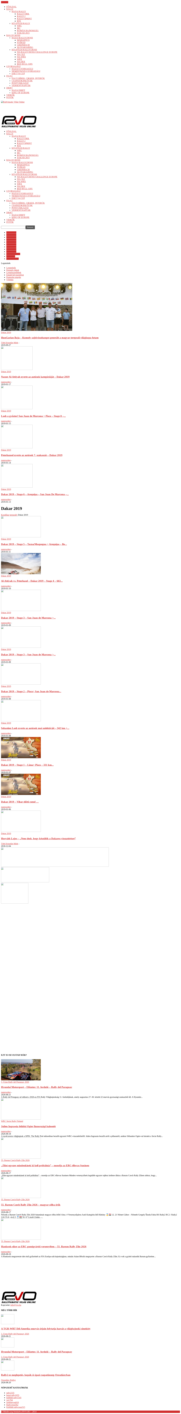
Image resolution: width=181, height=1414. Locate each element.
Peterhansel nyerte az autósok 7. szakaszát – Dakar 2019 (31, 455)
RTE (19, 21)
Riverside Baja (12, 259)
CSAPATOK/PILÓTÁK (22, 81)
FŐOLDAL (11, 7)
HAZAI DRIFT (18, 90)
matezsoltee (6, 382)
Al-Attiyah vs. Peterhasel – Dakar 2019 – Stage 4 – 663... (32, 581)
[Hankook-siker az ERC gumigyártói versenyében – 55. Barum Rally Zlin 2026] (21, 1239)
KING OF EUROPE (20, 93)
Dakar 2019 (11, 237)
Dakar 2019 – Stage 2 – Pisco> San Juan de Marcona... (31, 691)
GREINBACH (23, 45)
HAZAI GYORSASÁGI (22, 69)
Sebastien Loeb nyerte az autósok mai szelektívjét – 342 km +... (35, 728)
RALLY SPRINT (24, 19)
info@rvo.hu (15, 1305)
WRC (19, 26)
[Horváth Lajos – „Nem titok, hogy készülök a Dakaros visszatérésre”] (21, 831)
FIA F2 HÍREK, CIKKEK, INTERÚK (28, 78)
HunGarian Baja (13, 254)
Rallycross (12, 1405)
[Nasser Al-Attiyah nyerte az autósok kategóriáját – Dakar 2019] (17, 369)
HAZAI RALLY (19, 11)
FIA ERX (21, 61)
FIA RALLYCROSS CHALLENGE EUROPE (37, 52)
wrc (9, 1400)
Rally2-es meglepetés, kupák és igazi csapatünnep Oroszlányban (35, 1375)
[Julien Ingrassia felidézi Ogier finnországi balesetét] (21, 1119)
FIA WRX (21, 57)
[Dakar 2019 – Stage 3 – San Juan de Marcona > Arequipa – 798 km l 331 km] (21, 610)
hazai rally (12, 1395)
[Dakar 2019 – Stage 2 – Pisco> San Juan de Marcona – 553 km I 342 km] (21, 684)
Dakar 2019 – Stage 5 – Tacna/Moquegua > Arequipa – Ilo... (34, 544)
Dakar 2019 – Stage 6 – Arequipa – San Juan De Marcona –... (35, 494)
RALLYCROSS (13, 35)
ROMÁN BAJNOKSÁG (28, 30)
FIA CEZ (21, 54)
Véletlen (9, 280)
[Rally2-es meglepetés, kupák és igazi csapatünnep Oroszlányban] (7, 1370)
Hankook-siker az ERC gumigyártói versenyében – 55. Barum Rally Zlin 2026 (43, 1246)
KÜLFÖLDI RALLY (21, 23)
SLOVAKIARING (25, 47)
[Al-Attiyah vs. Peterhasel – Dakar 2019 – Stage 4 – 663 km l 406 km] (21, 573)
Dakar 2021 (11, 242)
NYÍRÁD (21, 42)
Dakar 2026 (11, 251)
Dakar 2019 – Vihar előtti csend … (20, 801)
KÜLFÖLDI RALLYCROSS (24, 50)
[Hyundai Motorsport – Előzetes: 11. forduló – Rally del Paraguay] (21, 1080)
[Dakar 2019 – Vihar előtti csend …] (21, 794)
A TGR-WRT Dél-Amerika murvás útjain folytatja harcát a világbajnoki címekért (45, 1328)
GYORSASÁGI (13, 66)
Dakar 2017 (11, 232)
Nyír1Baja (10, 256)
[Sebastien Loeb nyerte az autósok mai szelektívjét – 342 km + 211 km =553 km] (21, 720)
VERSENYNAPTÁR (21, 85)
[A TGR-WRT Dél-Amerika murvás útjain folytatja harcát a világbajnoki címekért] (7, 1323)
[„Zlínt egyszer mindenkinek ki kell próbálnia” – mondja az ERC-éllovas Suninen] (21, 1158)
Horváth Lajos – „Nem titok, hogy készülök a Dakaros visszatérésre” (38, 838)
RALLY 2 (21, 16)
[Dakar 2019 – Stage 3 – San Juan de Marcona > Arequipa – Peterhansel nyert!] (21, 647)
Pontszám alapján (13, 277)
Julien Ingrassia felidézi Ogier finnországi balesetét (28, 1126)
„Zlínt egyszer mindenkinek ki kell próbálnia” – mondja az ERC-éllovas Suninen (45, 1165)
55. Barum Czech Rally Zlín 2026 (15, 1160)
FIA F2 (9, 76)
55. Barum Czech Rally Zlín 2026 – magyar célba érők (30, 1204)
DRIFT (9, 88)
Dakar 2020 (11, 239)
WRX (19, 59)
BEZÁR (4, 2)
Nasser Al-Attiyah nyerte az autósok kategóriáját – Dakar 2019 (35, 376)
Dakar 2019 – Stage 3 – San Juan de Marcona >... (28, 617)
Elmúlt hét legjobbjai (15, 275)
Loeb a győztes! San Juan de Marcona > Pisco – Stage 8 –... (33, 416)
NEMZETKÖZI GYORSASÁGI (26, 71)
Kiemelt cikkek (12, 270)
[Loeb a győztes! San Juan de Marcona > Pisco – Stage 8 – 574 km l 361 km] (17, 408)
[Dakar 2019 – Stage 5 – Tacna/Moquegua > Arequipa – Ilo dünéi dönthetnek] (21, 536)
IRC (19, 28)
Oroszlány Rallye (8, 1380)
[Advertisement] (49, 109)
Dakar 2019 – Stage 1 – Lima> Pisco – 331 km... (27, 765)
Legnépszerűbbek (13, 272)
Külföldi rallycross (15, 1407)
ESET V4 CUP (18, 73)
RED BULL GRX (25, 64)
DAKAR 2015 (23, 33)
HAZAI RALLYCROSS (22, 38)
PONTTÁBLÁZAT (20, 83)
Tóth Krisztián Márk (9, 343)
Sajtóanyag (12, 1402)
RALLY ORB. (23, 14)
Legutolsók (11, 268)
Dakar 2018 (11, 235)
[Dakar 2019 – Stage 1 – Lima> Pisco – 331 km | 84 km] (21, 757)
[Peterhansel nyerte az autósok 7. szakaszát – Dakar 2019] (17, 447)
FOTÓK (10, 97)
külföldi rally (13, 1397)
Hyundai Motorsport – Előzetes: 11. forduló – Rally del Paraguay (36, 1087)
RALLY (9, 9)
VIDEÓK (10, 95)
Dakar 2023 (11, 247)
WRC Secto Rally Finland (12, 1121)
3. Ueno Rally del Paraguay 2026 (15, 1082)
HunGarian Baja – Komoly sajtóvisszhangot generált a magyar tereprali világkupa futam (50, 337)
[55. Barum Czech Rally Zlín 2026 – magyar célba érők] (21, 1197)
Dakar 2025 (11, 249)
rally (10, 1393)
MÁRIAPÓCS (23, 40)
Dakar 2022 (11, 244)
